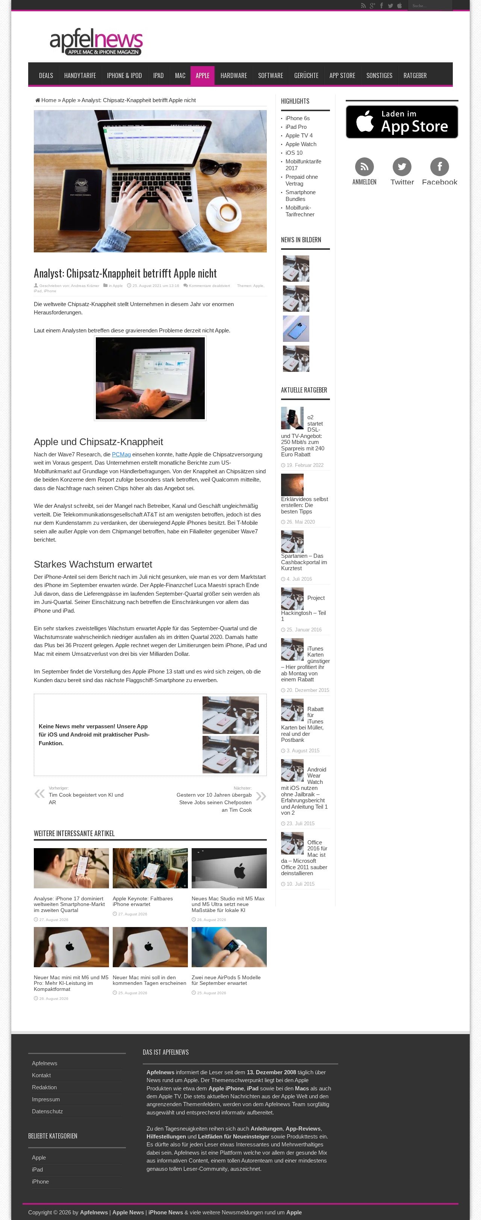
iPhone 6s (298, 118)
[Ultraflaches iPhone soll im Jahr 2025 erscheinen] (296, 329)
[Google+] (372, 5)
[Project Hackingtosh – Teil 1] (292, 598)
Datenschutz (47, 1111)
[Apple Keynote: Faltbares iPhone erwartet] (150, 867)
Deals (46, 75)
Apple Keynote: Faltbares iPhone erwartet (143, 901)
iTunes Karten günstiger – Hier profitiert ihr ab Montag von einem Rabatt (305, 664)
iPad (158, 75)
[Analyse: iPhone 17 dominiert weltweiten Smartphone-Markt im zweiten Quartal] (71, 867)
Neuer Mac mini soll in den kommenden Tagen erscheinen (149, 980)
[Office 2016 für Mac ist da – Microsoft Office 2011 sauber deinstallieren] (292, 842)
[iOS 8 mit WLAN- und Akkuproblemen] (296, 298)
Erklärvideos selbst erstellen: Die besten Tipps (304, 505)
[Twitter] (390, 5)
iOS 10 (294, 152)
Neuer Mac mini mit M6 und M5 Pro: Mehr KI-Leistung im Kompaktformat (71, 983)
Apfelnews (44, 1063)
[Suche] (447, 5)
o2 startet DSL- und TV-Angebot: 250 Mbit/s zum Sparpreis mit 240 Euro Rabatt (302, 436)
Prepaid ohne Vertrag (302, 180)
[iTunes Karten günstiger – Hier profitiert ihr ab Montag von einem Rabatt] (292, 648)
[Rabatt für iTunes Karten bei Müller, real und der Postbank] (292, 709)
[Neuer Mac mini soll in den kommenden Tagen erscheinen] (150, 946)
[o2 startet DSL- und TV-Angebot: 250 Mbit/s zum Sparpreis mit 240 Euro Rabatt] (292, 417)
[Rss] (363, 5)
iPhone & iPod (124, 75)
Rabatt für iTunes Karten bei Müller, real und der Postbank (302, 724)
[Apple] (399, 5)
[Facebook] (381, 5)
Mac (180, 75)
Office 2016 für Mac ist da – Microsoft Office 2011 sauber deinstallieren (304, 858)
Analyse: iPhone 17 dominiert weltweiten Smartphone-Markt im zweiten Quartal (69, 904)
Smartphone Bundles (301, 195)
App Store (342, 75)
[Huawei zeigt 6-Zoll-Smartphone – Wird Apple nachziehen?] (296, 359)
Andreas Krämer (85, 286)
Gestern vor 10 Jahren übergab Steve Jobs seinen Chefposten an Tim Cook (214, 799)
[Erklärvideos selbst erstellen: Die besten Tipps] (292, 484)
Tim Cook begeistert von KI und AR (86, 795)
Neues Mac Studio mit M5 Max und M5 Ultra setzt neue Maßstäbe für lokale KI (228, 904)
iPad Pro (296, 127)
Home (48, 100)
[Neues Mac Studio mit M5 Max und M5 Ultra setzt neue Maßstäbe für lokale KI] (229, 867)
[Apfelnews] (94, 42)
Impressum (46, 1099)
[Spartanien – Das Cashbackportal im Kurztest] (292, 541)
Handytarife (80, 75)
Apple (202, 75)
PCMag (121, 454)
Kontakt (41, 1075)
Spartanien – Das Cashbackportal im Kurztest (304, 562)
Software (270, 75)
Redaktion (44, 1087)
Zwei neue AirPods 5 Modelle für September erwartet (226, 980)
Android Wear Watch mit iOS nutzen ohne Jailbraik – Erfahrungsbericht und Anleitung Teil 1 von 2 (304, 791)
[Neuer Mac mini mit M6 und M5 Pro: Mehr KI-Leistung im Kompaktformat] (71, 946)
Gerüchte (306, 75)
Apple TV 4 (299, 135)
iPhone (50, 291)
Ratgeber (415, 75)
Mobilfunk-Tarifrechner (300, 210)
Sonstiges (379, 75)
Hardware (234, 75)
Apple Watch (301, 144)
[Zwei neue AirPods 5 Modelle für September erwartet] (229, 946)
